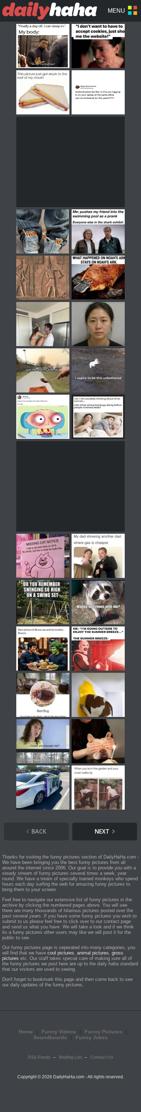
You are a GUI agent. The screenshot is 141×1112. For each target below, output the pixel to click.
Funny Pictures (103, 1032)
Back (38, 831)
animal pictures (93, 953)
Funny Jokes (92, 1037)
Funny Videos (59, 1032)
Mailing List (70, 1057)
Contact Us (102, 1057)
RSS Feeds (39, 1057)
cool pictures (60, 953)
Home (26, 1032)
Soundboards (50, 1037)
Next (102, 831)
